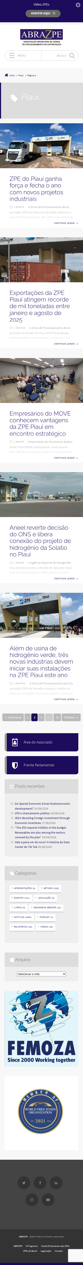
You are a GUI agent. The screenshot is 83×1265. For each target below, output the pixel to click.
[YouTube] (48, 1199)
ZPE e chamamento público (32, 813)
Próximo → (71, 717)
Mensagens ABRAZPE (47, 907)
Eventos (22, 897)
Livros (20, 907)
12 (57, 717)
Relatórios (23, 926)
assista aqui (40, 13)
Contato (59, 1250)
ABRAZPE (23, 1236)
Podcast (46, 917)
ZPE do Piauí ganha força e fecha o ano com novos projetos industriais (36, 188)
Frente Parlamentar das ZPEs (55, 1245)
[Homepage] (41, 37)
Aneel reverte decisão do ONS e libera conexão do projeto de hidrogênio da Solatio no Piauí (40, 541)
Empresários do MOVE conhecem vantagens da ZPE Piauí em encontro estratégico (40, 423)
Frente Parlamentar (39, 765)
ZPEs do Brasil (30, 1250)
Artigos (51, 888)
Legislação (46, 897)
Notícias (23, 917)
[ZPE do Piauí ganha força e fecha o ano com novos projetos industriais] (41, 145)
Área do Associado (38, 742)
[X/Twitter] (23, 1182)
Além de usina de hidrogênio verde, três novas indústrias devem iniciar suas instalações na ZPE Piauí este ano (41, 662)
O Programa (32, 1245)
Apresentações (25, 888)
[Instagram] (32, 1199)
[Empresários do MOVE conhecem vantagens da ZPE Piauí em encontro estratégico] (41, 380)
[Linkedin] (56, 1182)
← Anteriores (13, 717)
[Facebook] (40, 1182)
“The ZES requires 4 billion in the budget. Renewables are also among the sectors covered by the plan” (41, 832)
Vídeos (46, 926)
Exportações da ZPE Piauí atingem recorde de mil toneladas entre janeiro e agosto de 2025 (40, 306)
